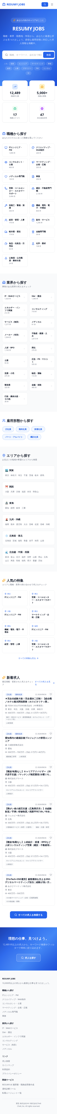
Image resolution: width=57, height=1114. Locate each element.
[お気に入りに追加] (51, 694)
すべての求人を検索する (30, 914)
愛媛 (35, 560)
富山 (13, 557)
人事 (16, 68)
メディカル (7, 1049)
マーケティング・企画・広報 (14, 1007)
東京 (7, 475)
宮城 (14, 540)
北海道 (8, 540)
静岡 (13, 508)
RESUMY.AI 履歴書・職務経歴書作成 (18, 1084)
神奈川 (13, 475)
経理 (8, 68)
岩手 (31, 540)
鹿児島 (19, 524)
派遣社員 (38, 429)
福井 (24, 557)
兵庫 (13, 491)
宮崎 (31, 524)
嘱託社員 (34, 437)
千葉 (26, 475)
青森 (26, 540)
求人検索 (6, 1061)
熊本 (13, 524)
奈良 (29, 491)
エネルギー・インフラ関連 (13, 1036)
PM (37, 68)
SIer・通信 (7, 1032)
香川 (29, 560)
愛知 (7, 508)
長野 (29, 557)
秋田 (37, 540)
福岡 (7, 524)
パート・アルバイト (14, 437)
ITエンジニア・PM (10, 995)
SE (28, 73)
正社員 (8, 429)
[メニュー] (52, 4)
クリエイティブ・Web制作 (14, 999)
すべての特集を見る (27, 658)
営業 (12, 63)
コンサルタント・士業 (12, 1003)
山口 (7, 560)
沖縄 (48, 524)
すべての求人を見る (42, 683)
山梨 (35, 557)
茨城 (31, 475)
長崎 (42, 524)
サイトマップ (8, 1065)
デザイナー (27, 68)
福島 (20, 540)
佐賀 (37, 524)
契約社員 (23, 429)
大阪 (7, 491)
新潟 (7, 557)
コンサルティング (10, 1040)
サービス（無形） (10, 1044)
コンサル (46, 68)
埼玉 (20, 475)
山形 (42, 540)
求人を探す (30, 957)
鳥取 (13, 560)
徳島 (24, 560)
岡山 (40, 557)
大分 (26, 524)
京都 (18, 491)
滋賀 (24, 491)
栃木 (37, 475)
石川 (18, 557)
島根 (18, 560)
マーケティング (37, 63)
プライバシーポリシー (12, 1073)
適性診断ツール (9, 1088)
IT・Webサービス (10, 1028)
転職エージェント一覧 (12, 1093)
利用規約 (6, 1069)
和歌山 (36, 491)
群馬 (42, 475)
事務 (49, 63)
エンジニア (23, 63)
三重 (24, 508)
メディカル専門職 (10, 1011)
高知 (40, 560)
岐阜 (18, 508)
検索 (48, 54)
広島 (46, 557)
